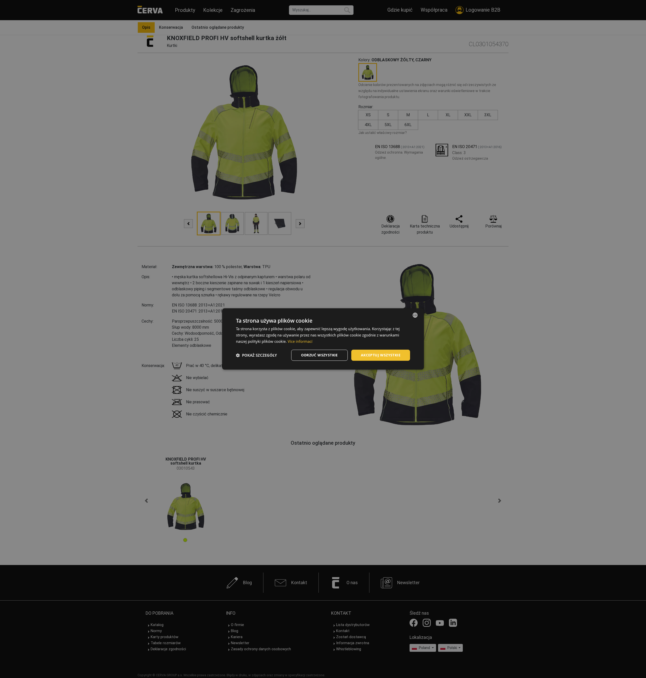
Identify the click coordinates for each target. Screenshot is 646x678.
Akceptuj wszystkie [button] (380, 355)
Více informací (300, 341)
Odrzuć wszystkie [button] (319, 355)
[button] (256, 355)
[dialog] (323, 339)
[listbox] (415, 315)
